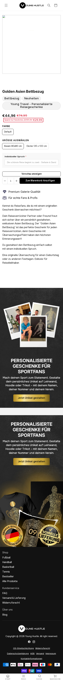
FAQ (4, 593)
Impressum (51, 653)
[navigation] (8, 677)
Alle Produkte (10, 581)
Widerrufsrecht (11, 602)
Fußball (6, 557)
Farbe (6, 126)
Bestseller (8, 576)
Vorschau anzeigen (32, 173)
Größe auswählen (15, 140)
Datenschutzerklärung (18, 653)
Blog (4, 614)
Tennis (6, 571)
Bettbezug (11, 98)
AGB (32, 653)
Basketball (8, 567)
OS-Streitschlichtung (23, 648)
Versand (40, 653)
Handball (7, 562)
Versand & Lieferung (14, 598)
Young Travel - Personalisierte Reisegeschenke (32, 105)
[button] (6, 5)
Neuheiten (31, 98)
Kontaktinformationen (31, 658)
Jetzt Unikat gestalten (31, 397)
